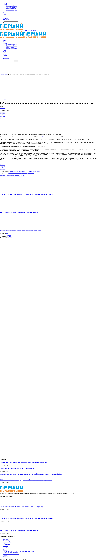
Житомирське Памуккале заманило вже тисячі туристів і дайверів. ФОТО (24, 462)
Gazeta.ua (44, 136)
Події (5, 543)
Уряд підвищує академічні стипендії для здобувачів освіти (19, 212)
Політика (5, 3)
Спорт (4, 15)
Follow (9, 235)
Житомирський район (11, 6)
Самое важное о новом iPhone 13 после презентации (17, 468)
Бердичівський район (11, 7)
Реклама (5, 555)
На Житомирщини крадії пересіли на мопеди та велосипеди (24, 171)
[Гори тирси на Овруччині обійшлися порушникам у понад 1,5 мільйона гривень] (9, 191)
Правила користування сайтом (11, 552)
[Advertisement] (48, 86)
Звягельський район (11, 8)
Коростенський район (11, 10)
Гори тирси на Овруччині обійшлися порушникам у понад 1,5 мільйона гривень (26, 194)
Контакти (5, 556)
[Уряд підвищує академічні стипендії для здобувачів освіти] (9, 209)
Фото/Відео (6, 19)
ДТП (4, 11)
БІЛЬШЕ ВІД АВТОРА (18, 176)
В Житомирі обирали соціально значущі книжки (21, 173)
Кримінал (5, 12)
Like (7, 233)
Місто (4, 1)
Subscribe (10, 237)
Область (5, 4)
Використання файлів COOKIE (11, 554)
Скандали (5, 18)
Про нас (5, 550)
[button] (48, 70)
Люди (5, 546)
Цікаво (5, 16)
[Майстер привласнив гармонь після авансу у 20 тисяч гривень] (9, 227)
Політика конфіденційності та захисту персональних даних (18, 551)
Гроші (4, 14)
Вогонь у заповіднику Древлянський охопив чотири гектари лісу (21, 506)
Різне (6, 540)
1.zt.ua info (2, 108)
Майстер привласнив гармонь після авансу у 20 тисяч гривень (20, 230)
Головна (2, 74)
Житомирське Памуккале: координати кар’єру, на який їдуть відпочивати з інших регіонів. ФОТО (33, 474)
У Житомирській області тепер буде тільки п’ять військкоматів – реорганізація (26, 480)
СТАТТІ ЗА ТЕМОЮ (6, 176)
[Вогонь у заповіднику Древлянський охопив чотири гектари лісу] (4, 503)
